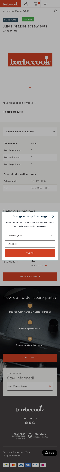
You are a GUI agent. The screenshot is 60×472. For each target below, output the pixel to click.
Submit (30, 253)
